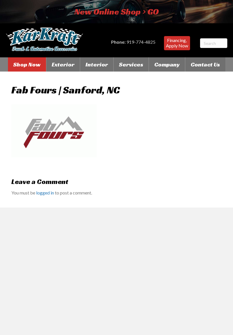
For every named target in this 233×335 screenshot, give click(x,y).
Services (131, 64)
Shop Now (27, 64)
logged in (45, 192)
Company (167, 64)
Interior (97, 64)
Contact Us (205, 64)
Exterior (63, 64)
